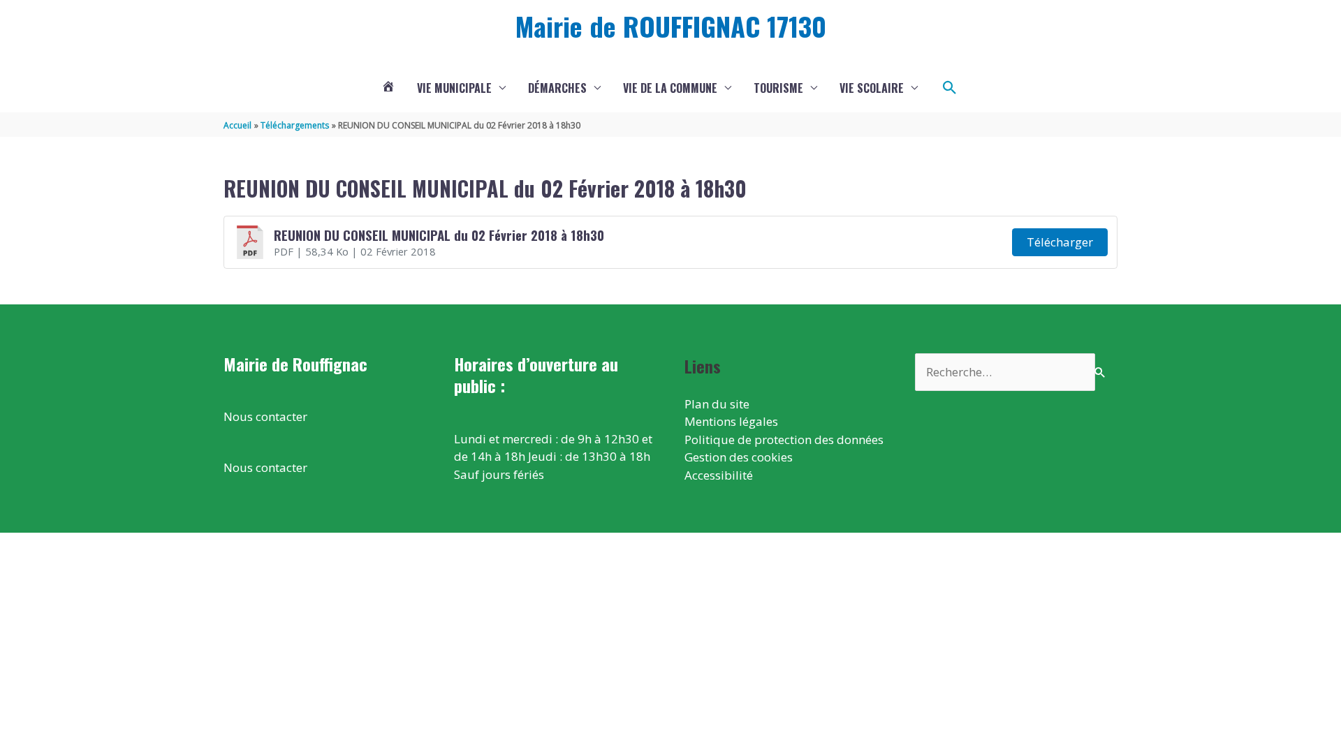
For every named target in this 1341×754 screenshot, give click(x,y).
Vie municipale (454, 88)
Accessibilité (718, 475)
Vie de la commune (670, 88)
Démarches (557, 88)
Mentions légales (731, 421)
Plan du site (716, 404)
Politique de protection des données (784, 439)
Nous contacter (265, 416)
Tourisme (778, 88)
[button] (950, 88)
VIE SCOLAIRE (872, 88)
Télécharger (1060, 242)
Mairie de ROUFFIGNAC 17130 (670, 25)
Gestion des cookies (738, 457)
